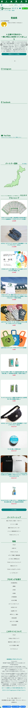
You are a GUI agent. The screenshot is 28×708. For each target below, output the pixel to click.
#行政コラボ (14, 607)
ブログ (14, 544)
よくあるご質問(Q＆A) (14, 558)
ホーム (2, 2)
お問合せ (16, 5)
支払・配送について (16, 698)
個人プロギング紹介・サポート (14, 520)
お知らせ (21, 5)
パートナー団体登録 (7, 706)
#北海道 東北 (14, 582)
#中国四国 (14, 597)
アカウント (21, 2)
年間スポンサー (14, 565)
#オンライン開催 (14, 621)
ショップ (11, 2)
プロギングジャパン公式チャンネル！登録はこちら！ (11, 137)
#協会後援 (14, 625)
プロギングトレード (14, 534)
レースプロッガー (14, 572)
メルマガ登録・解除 (14, 645)
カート (26, 2)
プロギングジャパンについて (14, 562)
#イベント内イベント (14, 604)
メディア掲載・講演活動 (14, 555)
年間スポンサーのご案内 (14, 54)
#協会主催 (14, 618)
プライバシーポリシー (21, 700)
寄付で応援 (23, 706)
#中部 (14, 589)
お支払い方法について (14, 638)
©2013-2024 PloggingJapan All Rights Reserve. (14, 690)
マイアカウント (14, 649)
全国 (2, 193)
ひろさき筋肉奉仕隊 (5, 20)
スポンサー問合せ (15, 706)
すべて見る (14, 509)
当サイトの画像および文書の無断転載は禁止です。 (14, 688)
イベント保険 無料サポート (14, 531)
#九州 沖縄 (14, 600)
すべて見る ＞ (24, 163)
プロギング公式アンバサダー (14, 569)
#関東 (14, 586)
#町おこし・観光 (14, 614)
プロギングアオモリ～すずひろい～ (15, 22)
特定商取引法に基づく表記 (8, 700)
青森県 (13, 10)
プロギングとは (14, 551)
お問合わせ (14, 702)
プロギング (6, 2)
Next (27, 45)
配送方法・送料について (14, 642)
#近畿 (14, 593)
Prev (1, 45)
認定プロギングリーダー (14, 527)
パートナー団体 (7, 10)
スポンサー (16, 2)
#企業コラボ (14, 611)
